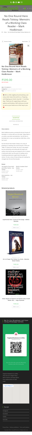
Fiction (18, 217)
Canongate (13, 89)
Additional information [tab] (16, 121)
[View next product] (29, 41)
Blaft (13, 257)
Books (8, 89)
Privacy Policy (5, 427)
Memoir (14, 90)
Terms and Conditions (24, 427)
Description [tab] (16, 117)
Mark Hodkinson (8, 90)
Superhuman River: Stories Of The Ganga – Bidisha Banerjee (16, 220)
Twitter (4, 416)
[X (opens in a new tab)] (11, 2)
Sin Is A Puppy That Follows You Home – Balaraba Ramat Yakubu (16, 259)
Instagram (5, 410)
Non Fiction (19, 89)
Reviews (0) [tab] (16, 124)
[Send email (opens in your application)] (21, 2)
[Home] (2, 32)
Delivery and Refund (14, 427)
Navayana (19, 296)
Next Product (25, 41)
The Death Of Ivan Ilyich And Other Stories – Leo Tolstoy (8, 168)
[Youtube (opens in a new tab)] (18, 2)
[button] (28, 45)
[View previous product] (3, 41)
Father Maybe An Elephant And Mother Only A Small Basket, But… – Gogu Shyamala (16, 299)
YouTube (5, 419)
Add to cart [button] (16, 227)
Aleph (13, 217)
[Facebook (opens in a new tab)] (13, 2)
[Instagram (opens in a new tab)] (16, 2)
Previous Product (7, 41)
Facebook (5, 413)
